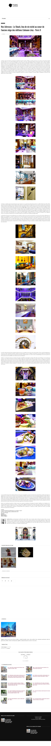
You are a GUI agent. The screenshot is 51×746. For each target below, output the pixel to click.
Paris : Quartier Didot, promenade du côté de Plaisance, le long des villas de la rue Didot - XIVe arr (16, 668)
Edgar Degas (24, 207)
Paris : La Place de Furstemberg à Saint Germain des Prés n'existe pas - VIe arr (41, 691)
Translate (8, 648)
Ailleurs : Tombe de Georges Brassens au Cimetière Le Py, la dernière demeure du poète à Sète (40, 668)
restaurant (3, 23)
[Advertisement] (25, 13)
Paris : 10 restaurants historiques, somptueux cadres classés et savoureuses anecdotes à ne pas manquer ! (41, 699)
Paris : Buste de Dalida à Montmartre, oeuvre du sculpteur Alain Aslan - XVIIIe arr (16, 699)
